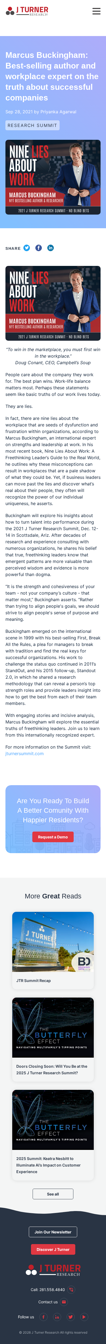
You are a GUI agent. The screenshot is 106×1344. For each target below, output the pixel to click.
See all (53, 1194)
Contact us (48, 1302)
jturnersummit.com (24, 753)
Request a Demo (53, 837)
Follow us (26, 1317)
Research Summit (32, 125)
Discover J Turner (53, 1249)
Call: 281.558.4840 (48, 1289)
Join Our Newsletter (53, 1232)
